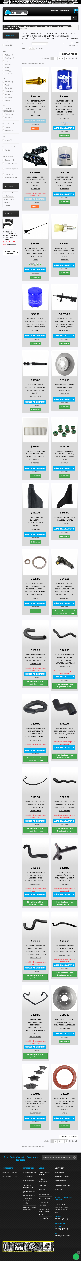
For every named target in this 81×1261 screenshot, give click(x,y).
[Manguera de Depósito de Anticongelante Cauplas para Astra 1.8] (64, 925)
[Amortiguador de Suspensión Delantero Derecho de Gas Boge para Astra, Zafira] (64, 297)
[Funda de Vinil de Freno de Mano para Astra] (64, 496)
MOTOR (8, 117)
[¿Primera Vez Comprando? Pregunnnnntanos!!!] (40, 2)
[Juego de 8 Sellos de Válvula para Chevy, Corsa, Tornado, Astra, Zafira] (64, 430)
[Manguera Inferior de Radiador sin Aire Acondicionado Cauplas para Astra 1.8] (64, 633)
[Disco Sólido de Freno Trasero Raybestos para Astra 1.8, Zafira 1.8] (64, 998)
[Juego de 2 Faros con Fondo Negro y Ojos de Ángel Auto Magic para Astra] (35, 156)
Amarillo (9, 82)
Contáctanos (28, 1176)
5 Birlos (8, 140)
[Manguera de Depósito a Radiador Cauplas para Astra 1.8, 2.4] (35, 780)
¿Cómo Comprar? (29, 1192)
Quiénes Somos (28, 1181)
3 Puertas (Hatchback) (62, 26)
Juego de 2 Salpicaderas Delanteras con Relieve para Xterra (10, 235)
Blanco (8, 88)
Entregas (42, 1186)
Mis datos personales (62, 1185)
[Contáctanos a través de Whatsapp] (76, 1256)
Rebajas (8, 213)
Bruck (8, 71)
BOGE (8, 61)
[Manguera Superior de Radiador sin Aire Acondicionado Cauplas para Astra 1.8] (35, 707)
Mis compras (59, 1172)
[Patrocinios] (33, 1246)
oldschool (7, 202)
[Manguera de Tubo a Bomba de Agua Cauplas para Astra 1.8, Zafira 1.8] (64, 707)
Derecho (9, 174)
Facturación (43, 1218)
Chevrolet (27, 26)
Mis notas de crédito (62, 1176)
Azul (7, 85)
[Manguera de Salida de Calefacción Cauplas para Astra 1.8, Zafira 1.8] (64, 780)
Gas (7, 150)
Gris (7, 94)
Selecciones (10, 186)
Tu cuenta (54, 11)
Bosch (8, 64)
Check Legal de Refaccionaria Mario (44, 1211)
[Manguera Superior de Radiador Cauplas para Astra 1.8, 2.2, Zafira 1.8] (35, 633)
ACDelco (9, 55)
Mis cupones (59, 1189)
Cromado (9, 91)
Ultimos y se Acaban (10, 193)
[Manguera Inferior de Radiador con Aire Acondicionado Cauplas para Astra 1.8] (35, 851)
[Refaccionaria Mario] (16, 12)
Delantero (10, 160)
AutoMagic (9, 58)
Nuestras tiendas (29, 1172)
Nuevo (9, 45)
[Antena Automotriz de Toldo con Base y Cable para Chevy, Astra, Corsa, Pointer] (35, 227)
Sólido (8, 127)
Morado (8, 97)
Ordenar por (26, 44)
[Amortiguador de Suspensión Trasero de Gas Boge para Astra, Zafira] (35, 363)
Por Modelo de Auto (14, 26)
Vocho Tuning (8, 196)
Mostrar (25, 48)
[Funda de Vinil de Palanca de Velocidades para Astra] (35, 496)
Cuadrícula (72, 45)
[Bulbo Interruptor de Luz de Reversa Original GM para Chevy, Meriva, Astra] (64, 227)
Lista (77, 45)
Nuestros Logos (45, 1198)
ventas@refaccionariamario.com (66, 1236)
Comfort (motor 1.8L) (11, 28)
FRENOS (9, 114)
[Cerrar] (78, 1252)
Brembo (9, 67)
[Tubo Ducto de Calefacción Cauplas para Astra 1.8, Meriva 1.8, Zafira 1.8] (64, 851)
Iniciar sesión (65, 11)
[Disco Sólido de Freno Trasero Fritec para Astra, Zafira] (64, 363)
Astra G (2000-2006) (46, 26)
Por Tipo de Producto (10, 1176)
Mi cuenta (59, 1168)
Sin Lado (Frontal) (12, 177)
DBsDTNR (7, 205)
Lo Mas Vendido (9, 199)
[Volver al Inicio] (5, 26)
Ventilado (9, 130)
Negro (8, 101)
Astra (35, 26)
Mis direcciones (60, 1181)
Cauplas (9, 74)
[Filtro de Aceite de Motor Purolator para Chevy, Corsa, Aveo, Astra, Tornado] (64, 156)
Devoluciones (44, 1194)
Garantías (42, 1190)
